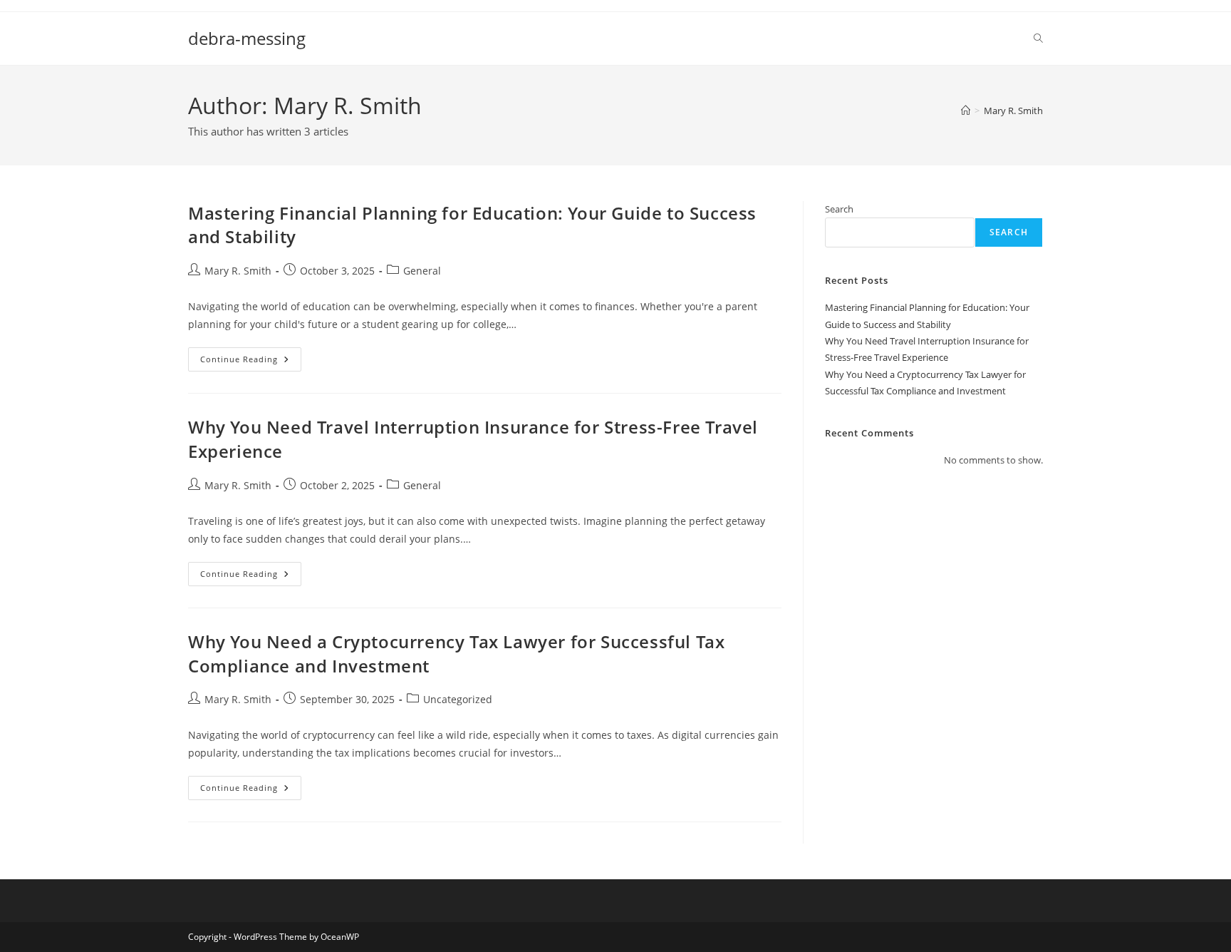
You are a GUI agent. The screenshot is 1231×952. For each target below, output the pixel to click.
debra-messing (247, 38)
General (422, 270)
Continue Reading (250, 362)
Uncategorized (457, 699)
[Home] (965, 110)
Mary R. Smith (1013, 110)
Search (839, 209)
